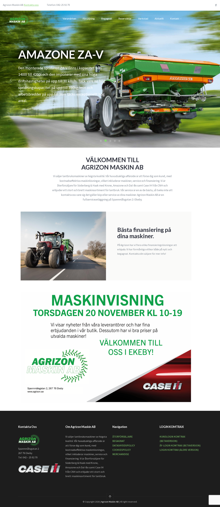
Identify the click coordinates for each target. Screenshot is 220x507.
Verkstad (143, 18)
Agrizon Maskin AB (110, 501)
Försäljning (89, 18)
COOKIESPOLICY (121, 449)
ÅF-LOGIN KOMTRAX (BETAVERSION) (180, 445)
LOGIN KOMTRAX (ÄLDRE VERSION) (179, 449)
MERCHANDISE (120, 454)
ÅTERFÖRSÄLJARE (122, 436)
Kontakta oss (31, 4)
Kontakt (174, 18)
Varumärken (69, 18)
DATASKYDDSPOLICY (123, 445)
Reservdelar (125, 18)
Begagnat (106, 18)
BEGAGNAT (118, 441)
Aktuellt (159, 18)
